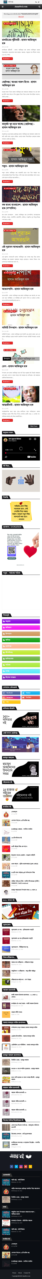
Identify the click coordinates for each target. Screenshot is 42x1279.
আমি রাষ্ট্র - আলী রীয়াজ (18, 1180)
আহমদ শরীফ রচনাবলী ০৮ (18, 1092)
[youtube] (31, 697)
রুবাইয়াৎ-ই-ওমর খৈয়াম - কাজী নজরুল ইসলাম (24, 1003)
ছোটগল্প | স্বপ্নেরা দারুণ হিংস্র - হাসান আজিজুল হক (19, 84)
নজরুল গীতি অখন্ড (16, 1012)
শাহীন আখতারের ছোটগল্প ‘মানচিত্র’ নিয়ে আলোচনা (25, 1188)
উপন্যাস (8, 634)
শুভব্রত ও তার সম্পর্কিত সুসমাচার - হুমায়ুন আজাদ (25, 1068)
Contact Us (27, 1273)
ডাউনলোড (9, 659)
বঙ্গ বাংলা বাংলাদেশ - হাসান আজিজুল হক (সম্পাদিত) (20, 207)
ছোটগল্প (8, 646)
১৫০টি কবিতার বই (16, 838)
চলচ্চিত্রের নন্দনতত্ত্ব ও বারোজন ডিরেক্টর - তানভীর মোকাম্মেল (25, 1143)
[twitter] (31, 693)
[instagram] (11, 697)
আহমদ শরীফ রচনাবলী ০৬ (18, 1110)
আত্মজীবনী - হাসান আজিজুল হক (17, 405)
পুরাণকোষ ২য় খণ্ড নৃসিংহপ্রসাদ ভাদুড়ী (22, 938)
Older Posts (33, 426)
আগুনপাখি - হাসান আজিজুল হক (17, 289)
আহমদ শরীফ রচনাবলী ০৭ (18, 1101)
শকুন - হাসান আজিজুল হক (15, 166)
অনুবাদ (8, 621)
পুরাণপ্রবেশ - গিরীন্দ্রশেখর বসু (19, 947)
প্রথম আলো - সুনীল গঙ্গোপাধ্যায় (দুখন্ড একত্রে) (24, 864)
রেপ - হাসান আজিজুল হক (14, 366)
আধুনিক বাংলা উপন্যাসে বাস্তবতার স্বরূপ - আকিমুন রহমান (23, 1213)
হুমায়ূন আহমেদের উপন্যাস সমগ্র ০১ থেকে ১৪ (24, 890)
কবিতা (8, 640)
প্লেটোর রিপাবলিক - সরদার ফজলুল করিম (23, 1036)
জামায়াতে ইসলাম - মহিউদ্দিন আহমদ (21, 1220)
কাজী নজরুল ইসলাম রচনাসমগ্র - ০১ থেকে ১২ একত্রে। (24, 996)
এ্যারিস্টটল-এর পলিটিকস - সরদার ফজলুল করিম (24, 1044)
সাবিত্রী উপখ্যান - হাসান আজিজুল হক (20, 328)
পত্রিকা (8, 665)
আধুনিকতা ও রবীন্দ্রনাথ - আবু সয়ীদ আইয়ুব (23, 971)
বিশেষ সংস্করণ (11, 677)
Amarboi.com (21, 7)
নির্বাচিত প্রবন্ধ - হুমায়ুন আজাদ (20, 1060)
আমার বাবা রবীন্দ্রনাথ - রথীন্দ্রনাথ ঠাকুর (22, 962)
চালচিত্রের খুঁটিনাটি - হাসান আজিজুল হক (19, 42)
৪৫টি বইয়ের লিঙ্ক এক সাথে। (19, 846)
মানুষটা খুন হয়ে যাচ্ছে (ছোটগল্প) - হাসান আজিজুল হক (18, 126)
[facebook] (11, 693)
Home (14, 1273)
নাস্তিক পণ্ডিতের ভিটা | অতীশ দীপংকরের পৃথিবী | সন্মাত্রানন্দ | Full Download (25, 882)
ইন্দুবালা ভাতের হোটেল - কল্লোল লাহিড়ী (23, 855)
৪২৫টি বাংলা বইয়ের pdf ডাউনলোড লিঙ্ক (23, 872)
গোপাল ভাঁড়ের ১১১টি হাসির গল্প (20, 820)
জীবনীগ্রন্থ (9, 652)
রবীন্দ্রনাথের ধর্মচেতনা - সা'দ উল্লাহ (21, 979)
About (20, 1273)
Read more (6, 58)
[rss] (11, 702)
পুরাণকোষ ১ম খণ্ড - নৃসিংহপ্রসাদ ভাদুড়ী (22, 929)
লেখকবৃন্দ (14, 811)
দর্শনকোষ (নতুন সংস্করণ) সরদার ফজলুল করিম (24, 1027)
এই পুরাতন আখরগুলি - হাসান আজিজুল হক (21, 249)
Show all (21, 16)
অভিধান (8, 627)
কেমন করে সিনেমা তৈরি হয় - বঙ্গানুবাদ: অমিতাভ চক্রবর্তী (25, 1126)
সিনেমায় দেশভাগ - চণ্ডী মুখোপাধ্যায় (21, 1134)
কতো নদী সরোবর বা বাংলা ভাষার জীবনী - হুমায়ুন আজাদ (25, 1078)
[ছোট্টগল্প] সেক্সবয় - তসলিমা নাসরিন (21, 829)
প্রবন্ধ (7, 671)
